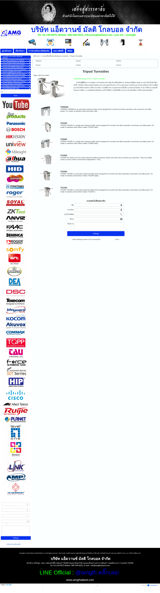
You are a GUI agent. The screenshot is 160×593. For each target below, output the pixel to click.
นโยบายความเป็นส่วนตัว (14, 544)
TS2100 (63, 123)
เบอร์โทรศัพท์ (6, 513)
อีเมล (3, 519)
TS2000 (63, 139)
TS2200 (63, 171)
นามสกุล (5, 508)
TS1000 (63, 155)
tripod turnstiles (43, 75)
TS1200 (63, 188)
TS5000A (64, 107)
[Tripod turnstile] (52, 87)
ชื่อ (3, 502)
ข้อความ (5, 525)
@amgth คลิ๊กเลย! (97, 572)
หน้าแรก (36, 56)
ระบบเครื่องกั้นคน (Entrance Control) (54, 56)
